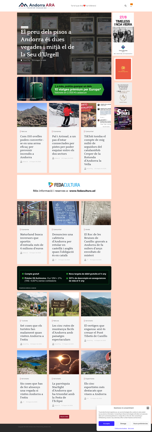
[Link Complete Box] (32, 138)
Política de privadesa (121, 428)
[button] (148, 408)
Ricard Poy (26, 60)
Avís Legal (131, 428)
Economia (24, 27)
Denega (123, 424)
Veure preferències (140, 424)
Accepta (106, 424)
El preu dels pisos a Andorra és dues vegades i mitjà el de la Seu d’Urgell (47, 43)
